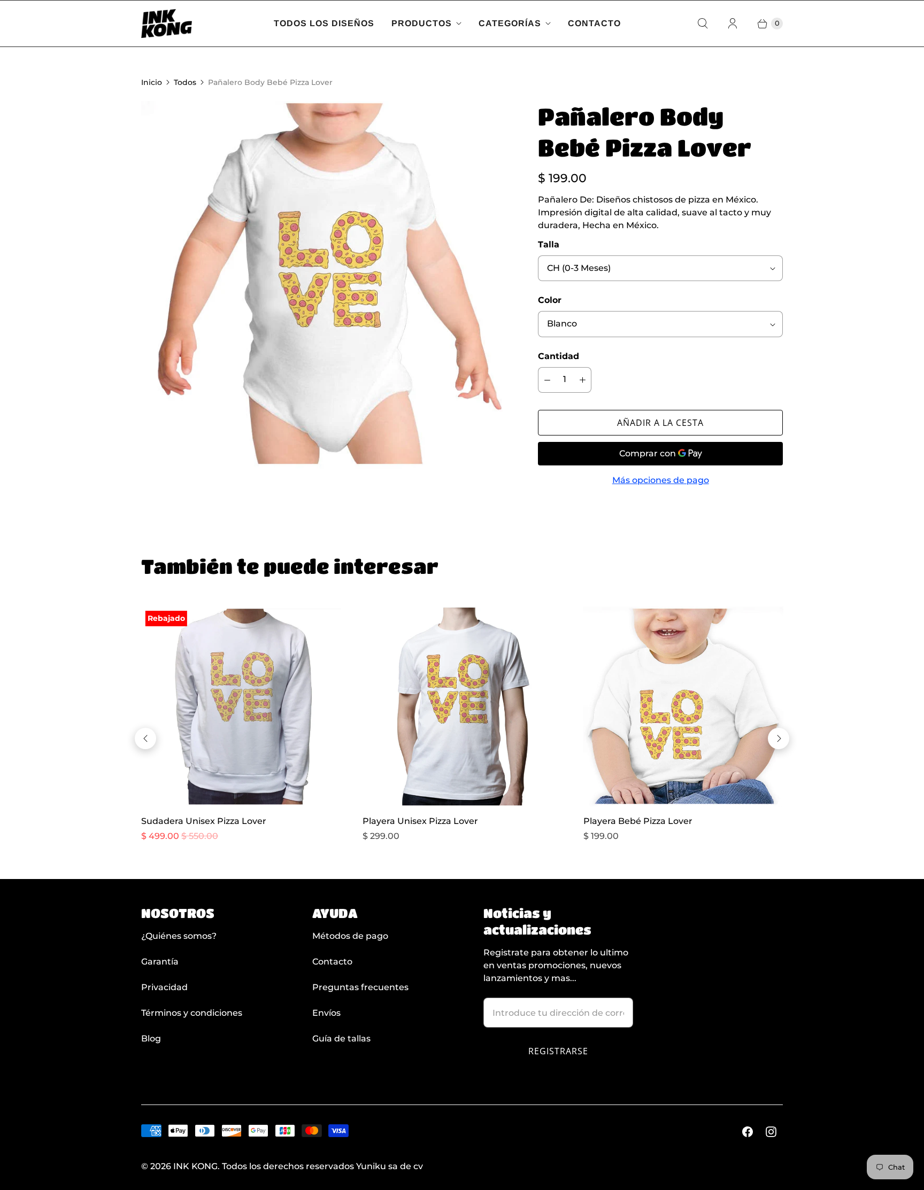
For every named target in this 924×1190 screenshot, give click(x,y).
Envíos (326, 1013)
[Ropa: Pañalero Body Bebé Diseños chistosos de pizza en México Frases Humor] (324, 284)
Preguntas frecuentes (360, 987)
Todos (185, 82)
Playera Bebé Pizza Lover (637, 821)
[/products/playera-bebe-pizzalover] (683, 706)
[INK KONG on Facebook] (747, 1131)
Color (549, 300)
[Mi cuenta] (733, 23)
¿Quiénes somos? (179, 936)
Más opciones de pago (660, 480)
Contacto (594, 23)
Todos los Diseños (324, 23)
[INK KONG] (166, 23)
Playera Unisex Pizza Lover (420, 821)
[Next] (778, 738)
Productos (421, 23)
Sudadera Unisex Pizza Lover (203, 821)
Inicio (151, 82)
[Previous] (145, 738)
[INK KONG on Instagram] (771, 1131)
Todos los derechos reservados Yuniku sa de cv (322, 1166)
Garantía (160, 961)
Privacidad (164, 987)
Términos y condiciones (191, 1013)
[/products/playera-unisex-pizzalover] (463, 706)
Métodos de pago (350, 936)
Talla (548, 244)
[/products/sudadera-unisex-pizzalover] (241, 706)
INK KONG (195, 1166)
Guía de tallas (341, 1038)
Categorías (510, 23)
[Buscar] (703, 23)
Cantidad (558, 356)
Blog (151, 1038)
